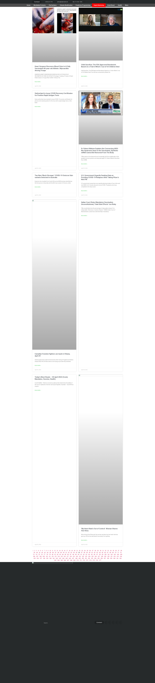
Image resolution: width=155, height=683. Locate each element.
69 (113, 552)
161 (117, 558)
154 (95, 558)
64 (100, 552)
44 (47, 552)
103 (115, 554)
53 (71, 552)
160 (114, 558)
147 (73, 558)
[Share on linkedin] (113, 2)
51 (66, 552)
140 (50, 558)
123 (86, 556)
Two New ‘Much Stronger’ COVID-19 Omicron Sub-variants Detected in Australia (54, 176)
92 (83, 554)
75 (39, 554)
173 (87, 560)
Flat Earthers (53, 5)
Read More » (38, 81)
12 (55, 550)
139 (47, 558)
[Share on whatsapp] (120, 2)
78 (47, 554)
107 (37, 556)
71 (118, 552)
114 (59, 556)
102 (112, 554)
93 (86, 554)
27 (92, 550)
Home (28, 5)
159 (111, 558)
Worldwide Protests (40, 5)
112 (53, 556)
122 (83, 556)
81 (55, 554)
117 (68, 556)
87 (70, 554)
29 (98, 550)
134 (121, 556)
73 (33, 554)
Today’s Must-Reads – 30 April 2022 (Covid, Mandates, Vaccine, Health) (51, 378)
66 (105, 552)
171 (81, 560)
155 (98, 558)
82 (57, 554)
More (126, 5)
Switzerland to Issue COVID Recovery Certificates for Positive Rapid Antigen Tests (54, 94)
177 (100, 560)
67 (107, 552)
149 (79, 558)
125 (92, 556)
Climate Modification (66, 5)
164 (58, 560)
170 (78, 560)
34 (110, 550)
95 (92, 554)
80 (52, 554)
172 (84, 560)
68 (110, 552)
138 (44, 558)
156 (102, 558)
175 (94, 560)
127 (99, 556)
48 (58, 552)
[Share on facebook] (105, 2)
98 (100, 554)
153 (92, 558)
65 (102, 552)
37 (118, 550)
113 (56, 556)
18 (69, 550)
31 (103, 550)
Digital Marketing (99, 5)
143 (60, 558)
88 (73, 554)
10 (50, 550)
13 (57, 550)
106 (34, 556)
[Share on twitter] (109, 2)
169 (74, 560)
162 (120, 558)
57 (82, 552)
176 (97, 560)
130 (108, 556)
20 (74, 550)
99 (102, 554)
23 (82, 550)
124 (89, 556)
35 (113, 550)
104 (118, 554)
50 (63, 552)
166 (65, 560)
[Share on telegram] (116, 2)
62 (94, 552)
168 (71, 560)
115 (62, 556)
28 (95, 550)
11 (52, 550)
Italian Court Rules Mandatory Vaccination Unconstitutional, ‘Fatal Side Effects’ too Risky (98, 203)
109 (44, 556)
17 (67, 550)
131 (111, 556)
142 (57, 558)
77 (44, 554)
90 (78, 554)
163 (55, 560)
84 (63, 554)
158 (108, 558)
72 (120, 552)
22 (79, 550)
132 (115, 556)
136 (38, 558)
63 (97, 552)
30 (100, 550)
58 (84, 552)
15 (62, 550)
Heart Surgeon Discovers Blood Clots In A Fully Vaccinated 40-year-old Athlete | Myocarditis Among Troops (52, 68)
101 (108, 554)
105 (121, 554)
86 (68, 554)
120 (77, 556)
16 (64, 550)
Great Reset (111, 5)
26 (90, 550)
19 (72, 550)
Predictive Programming (83, 5)
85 (65, 554)
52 (68, 552)
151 (86, 558)
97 (97, 554)
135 (35, 558)
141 (54, 558)
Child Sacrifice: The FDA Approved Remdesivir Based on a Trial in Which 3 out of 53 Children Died (100, 66)
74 (36, 554)
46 (53, 552)
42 (42, 552)
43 (45, 552)
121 (80, 556)
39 (34, 552)
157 (105, 558)
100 (105, 554)
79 (50, 554)
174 (90, 560)
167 (68, 560)
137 (41, 558)
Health (120, 5)
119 (74, 556)
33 (108, 550)
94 (89, 554)
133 (118, 556)
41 (39, 552)
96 (94, 554)
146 (70, 558)
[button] (37, 1)
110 (47, 556)
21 (77, 550)
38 (121, 550)
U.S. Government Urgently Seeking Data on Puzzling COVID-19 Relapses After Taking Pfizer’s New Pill (100, 177)
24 (85, 550)
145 (66, 558)
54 (74, 552)
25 (87, 550)
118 (71, 556)
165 (62, 560)
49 (61, 552)
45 (50, 552)
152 (89, 558)
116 (65, 556)
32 (105, 550)
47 (55, 552)
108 (40, 556)
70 (115, 552)
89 (76, 554)
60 (89, 552)
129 (105, 556)
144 (63, 558)
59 (87, 552)
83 (60, 554)
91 (81, 554)
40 (37, 552)
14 (59, 550)
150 (83, 558)
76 (42, 554)
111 (50, 556)
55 (76, 552)
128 (102, 556)
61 (92, 552)
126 (96, 556)
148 (76, 558)
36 (116, 550)
